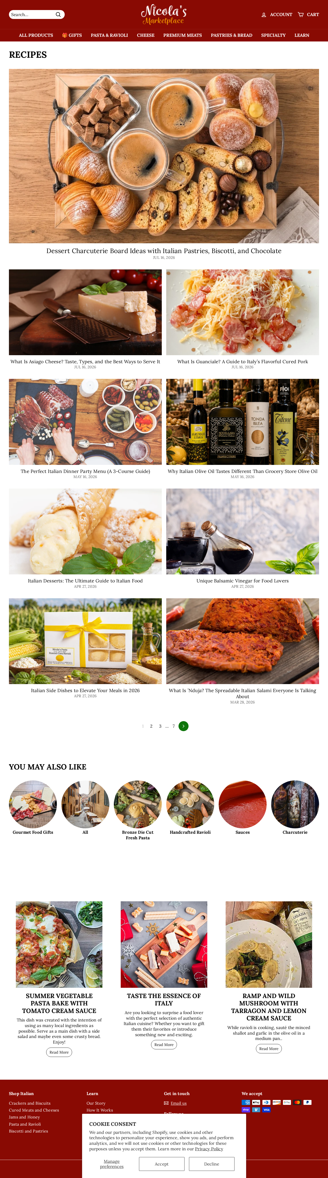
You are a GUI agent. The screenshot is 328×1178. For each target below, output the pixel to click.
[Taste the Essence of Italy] (164, 944)
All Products (36, 35)
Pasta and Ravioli (25, 1124)
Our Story (96, 1103)
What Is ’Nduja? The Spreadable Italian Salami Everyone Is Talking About (242, 693)
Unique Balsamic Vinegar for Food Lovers (243, 581)
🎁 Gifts (72, 35)
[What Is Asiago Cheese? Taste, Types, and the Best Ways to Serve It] (85, 312)
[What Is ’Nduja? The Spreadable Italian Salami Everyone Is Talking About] (242, 641)
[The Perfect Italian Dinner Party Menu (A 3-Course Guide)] (85, 422)
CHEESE (145, 35)
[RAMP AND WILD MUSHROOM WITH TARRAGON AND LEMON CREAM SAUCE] (269, 944)
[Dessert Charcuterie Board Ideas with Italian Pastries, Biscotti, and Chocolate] (164, 156)
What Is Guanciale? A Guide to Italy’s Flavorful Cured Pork (242, 362)
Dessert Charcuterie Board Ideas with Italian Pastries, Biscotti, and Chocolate (164, 251)
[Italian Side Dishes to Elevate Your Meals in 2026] (85, 641)
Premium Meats (182, 35)
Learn (302, 35)
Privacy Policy (209, 1148)
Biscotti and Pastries (28, 1131)
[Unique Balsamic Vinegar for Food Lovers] (242, 531)
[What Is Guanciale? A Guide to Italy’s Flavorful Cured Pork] (242, 312)
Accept (161, 1164)
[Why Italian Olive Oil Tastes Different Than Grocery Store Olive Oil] (242, 422)
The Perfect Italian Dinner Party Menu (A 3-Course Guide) (85, 471)
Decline (211, 1164)
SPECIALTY (273, 35)
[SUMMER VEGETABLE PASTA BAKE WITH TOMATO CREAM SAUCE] (59, 944)
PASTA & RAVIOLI (109, 35)
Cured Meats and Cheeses (34, 1110)
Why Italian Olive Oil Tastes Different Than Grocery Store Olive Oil (243, 471)
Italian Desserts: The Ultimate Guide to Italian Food (85, 581)
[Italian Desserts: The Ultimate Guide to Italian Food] (85, 531)
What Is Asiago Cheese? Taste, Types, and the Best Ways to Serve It (85, 362)
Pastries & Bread (231, 35)
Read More (59, 1052)
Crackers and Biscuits (29, 1103)
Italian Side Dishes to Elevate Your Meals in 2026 (85, 690)
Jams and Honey (24, 1117)
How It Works (100, 1110)
